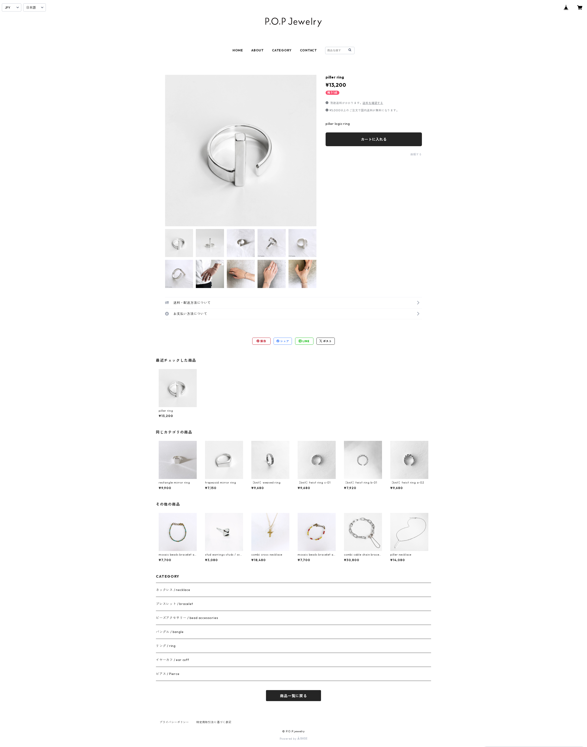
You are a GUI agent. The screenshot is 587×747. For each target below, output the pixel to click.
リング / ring (166, 646)
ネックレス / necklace (173, 590)
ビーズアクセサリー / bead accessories (187, 618)
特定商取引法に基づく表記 (214, 722)
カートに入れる (374, 139)
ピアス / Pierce (168, 674)
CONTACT (308, 50)
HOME (238, 50)
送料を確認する (373, 103)
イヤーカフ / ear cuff (172, 660)
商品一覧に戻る (293, 696)
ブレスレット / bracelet (174, 604)
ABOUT (257, 50)
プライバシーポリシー (174, 722)
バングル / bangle (169, 632)
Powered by (288, 738)
